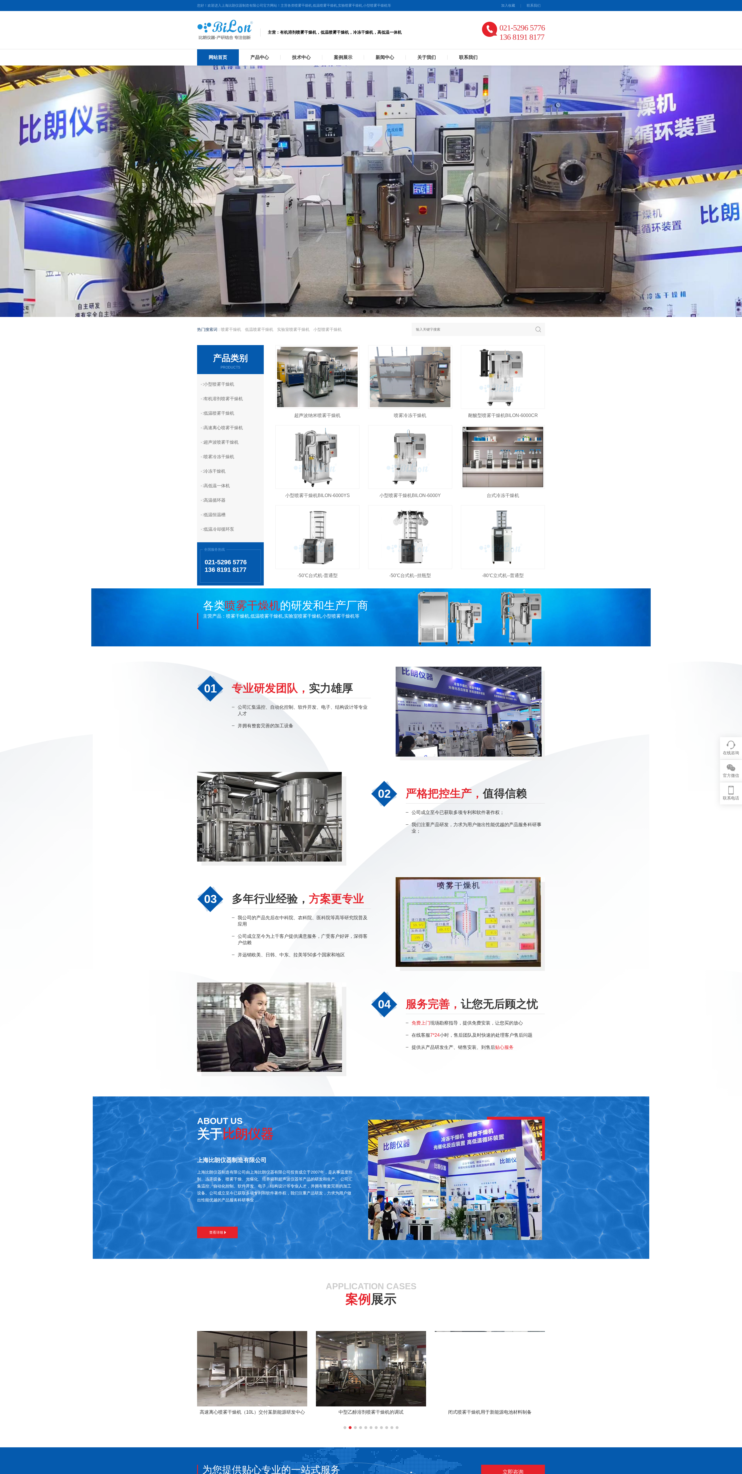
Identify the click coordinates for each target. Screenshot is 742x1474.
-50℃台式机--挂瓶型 (410, 575)
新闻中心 (385, 57)
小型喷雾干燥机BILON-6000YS (317, 495)
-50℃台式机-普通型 (317, 575)
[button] (344, 1427)
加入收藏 (508, 5)
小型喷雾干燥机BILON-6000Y (410, 495)
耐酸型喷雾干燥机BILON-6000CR (503, 415)
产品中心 (259, 57)
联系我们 (534, 5)
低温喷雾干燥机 (259, 329)
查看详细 (216, 1232)
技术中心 (301, 57)
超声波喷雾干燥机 (221, 442)
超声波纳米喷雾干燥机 (317, 415)
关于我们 (426, 57)
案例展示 (343, 57)
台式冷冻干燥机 (503, 495)
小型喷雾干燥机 (327, 329)
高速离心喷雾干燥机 (223, 427)
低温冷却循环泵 (219, 529)
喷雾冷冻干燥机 (219, 456)
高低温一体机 (217, 485)
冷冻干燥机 (214, 471)
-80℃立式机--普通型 (503, 575)
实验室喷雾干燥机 (293, 329)
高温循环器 (214, 500)
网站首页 (218, 57)
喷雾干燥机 (231, 329)
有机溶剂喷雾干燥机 (223, 398)
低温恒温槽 (214, 514)
